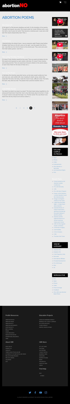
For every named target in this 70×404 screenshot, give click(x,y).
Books (40, 359)
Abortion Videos (10, 321)
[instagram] (46, 392)
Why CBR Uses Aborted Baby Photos (60, 293)
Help (40, 373)
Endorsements (57, 164)
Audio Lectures (43, 363)
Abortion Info (57, 249)
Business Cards (43, 354)
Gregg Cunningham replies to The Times (59, 199)
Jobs (55, 189)
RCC (55, 278)
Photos (55, 160)
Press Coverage (58, 287)
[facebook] (35, 392)
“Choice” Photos (43, 352)
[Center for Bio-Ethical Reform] (15, 9)
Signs (55, 157)
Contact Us (9, 348)
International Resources (12, 336)
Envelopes (42, 356)
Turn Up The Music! (8, 73)
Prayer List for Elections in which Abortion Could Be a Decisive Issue (60, 195)
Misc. (55, 265)
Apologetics (42, 361)
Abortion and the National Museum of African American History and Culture (59, 219)
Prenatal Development (59, 261)
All (54, 267)
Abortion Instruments (11, 325)
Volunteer (8, 359)
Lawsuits (8, 350)
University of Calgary (59, 227)
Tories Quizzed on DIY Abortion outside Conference (59, 183)
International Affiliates (59, 258)
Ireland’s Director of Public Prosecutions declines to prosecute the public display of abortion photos (59, 211)
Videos (41, 365)
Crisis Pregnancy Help (59, 254)
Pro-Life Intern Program (60, 191)
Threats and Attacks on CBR (13, 352)
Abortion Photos (10, 319)
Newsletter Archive (11, 334)
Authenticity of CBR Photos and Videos (16, 354)
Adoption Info (57, 252)
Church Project (43, 325)
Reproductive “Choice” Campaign (47, 321)
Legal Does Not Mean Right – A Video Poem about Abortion (59, 204)
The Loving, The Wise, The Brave (13, 57)
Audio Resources (10, 332)
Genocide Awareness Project (46, 319)
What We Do (9, 346)
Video (55, 162)
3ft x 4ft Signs (43, 346)
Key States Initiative (44, 323)
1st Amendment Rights (59, 170)
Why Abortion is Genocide (58, 167)
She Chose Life (7, 25)
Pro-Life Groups (58, 263)
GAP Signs (41, 348)
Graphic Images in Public (45, 327)
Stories (42, 375)
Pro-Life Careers (10, 357)
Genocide (56, 256)
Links (7, 338)
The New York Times (59, 236)
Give (7, 361)
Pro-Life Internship (59, 186)
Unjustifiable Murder (9, 89)
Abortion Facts (9, 323)
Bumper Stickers (43, 357)
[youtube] (40, 392)
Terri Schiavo (6, 41)
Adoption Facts (9, 327)
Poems (7, 331)
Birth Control (9, 329)
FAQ (55, 172)
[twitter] (30, 392)
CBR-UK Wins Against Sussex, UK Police (59, 224)
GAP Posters (42, 350)
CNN (55, 234)
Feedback (56, 290)
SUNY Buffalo (57, 229)
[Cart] (60, 2)
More (3, 36)
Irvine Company (58, 232)
